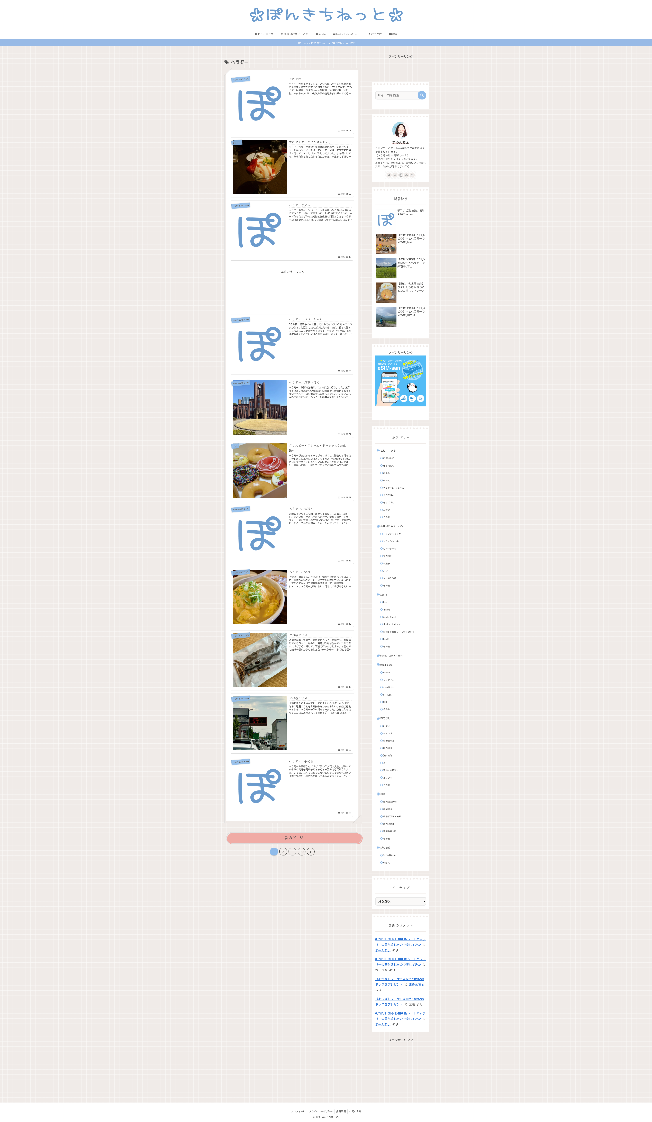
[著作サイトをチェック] (389, 175)
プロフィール (298, 1111)
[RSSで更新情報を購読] (412, 175)
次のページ (294, 838)
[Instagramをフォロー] (401, 175)
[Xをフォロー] (395, 175)
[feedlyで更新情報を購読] (406, 175)
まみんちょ (400, 142)
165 (301, 852)
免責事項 (341, 1111)
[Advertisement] (292, 288)
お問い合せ (355, 1111)
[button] (422, 95)
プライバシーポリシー (321, 1111)
